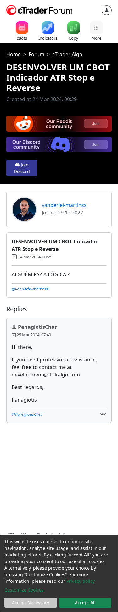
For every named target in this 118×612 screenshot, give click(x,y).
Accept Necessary (30, 602)
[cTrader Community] (39, 9)
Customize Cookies (24, 590)
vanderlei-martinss (64, 205)
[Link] (103, 413)
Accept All (85, 602)
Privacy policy (80, 581)
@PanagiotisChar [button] (27, 414)
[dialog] (59, 573)
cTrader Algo (67, 54)
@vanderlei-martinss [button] (30, 289)
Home (13, 54)
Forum (36, 54)
